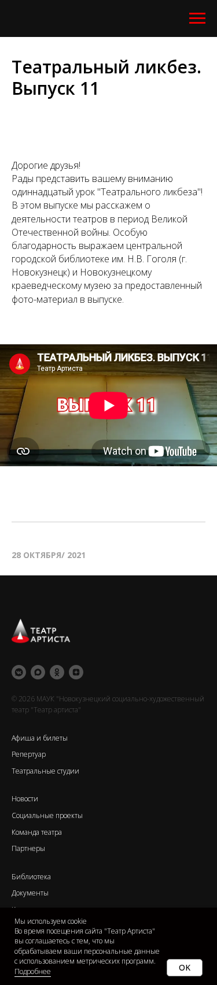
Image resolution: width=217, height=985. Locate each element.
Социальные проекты (47, 815)
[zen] (76, 672)
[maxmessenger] (38, 672)
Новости (25, 799)
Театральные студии (45, 771)
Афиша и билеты (40, 738)
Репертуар (29, 754)
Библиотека (31, 877)
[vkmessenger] (19, 672)
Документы (30, 893)
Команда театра (37, 832)
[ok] (57, 672)
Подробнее (32, 971)
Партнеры (28, 848)
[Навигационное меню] (197, 18)
